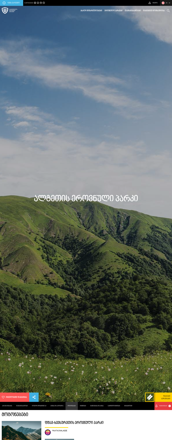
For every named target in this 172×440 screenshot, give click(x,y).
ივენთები (83, 406)
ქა (166, 3)
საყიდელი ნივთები (114, 406)
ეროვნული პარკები (113, 11)
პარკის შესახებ (7, 406)
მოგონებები (72, 406)
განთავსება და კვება (97, 406)
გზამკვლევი (128, 406)
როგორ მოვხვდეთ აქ (39, 406)
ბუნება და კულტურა (56, 406)
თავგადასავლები (133, 11)
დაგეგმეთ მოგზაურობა (154, 11)
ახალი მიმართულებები (91, 11)
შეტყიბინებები (164, 406)
